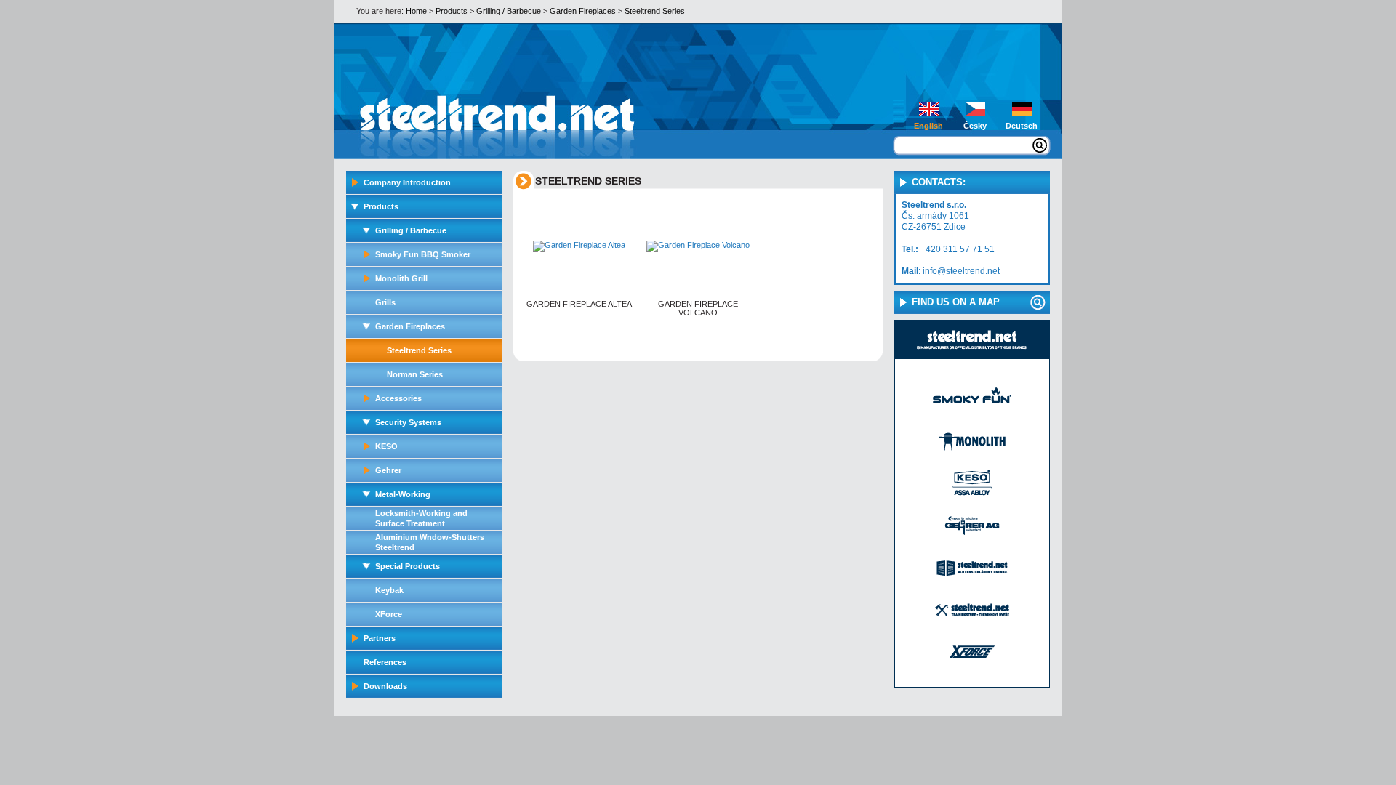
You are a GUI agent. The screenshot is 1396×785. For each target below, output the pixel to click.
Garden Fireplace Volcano (698, 308)
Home (416, 11)
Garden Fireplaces (583, 11)
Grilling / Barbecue (508, 11)
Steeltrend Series (655, 11)
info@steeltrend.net (961, 271)
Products (452, 11)
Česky (975, 125)
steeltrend (459, 118)
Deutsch (1022, 125)
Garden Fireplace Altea (579, 303)
